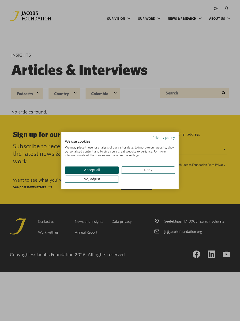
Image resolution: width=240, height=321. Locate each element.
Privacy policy (164, 138)
